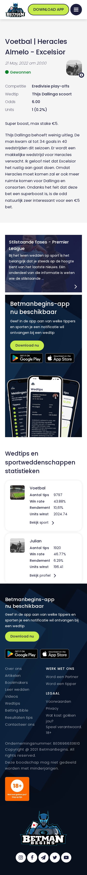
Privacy (52, 708)
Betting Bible (17, 710)
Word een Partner (62, 676)
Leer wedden (17, 689)
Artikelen (13, 675)
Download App (48, 9)
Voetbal (18, 41)
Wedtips (12, 703)
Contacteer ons (20, 724)
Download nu (27, 345)
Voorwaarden (58, 701)
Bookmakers (16, 682)
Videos (11, 696)
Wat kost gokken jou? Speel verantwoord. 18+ (64, 724)
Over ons (13, 668)
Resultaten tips (19, 717)
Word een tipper (61, 683)
